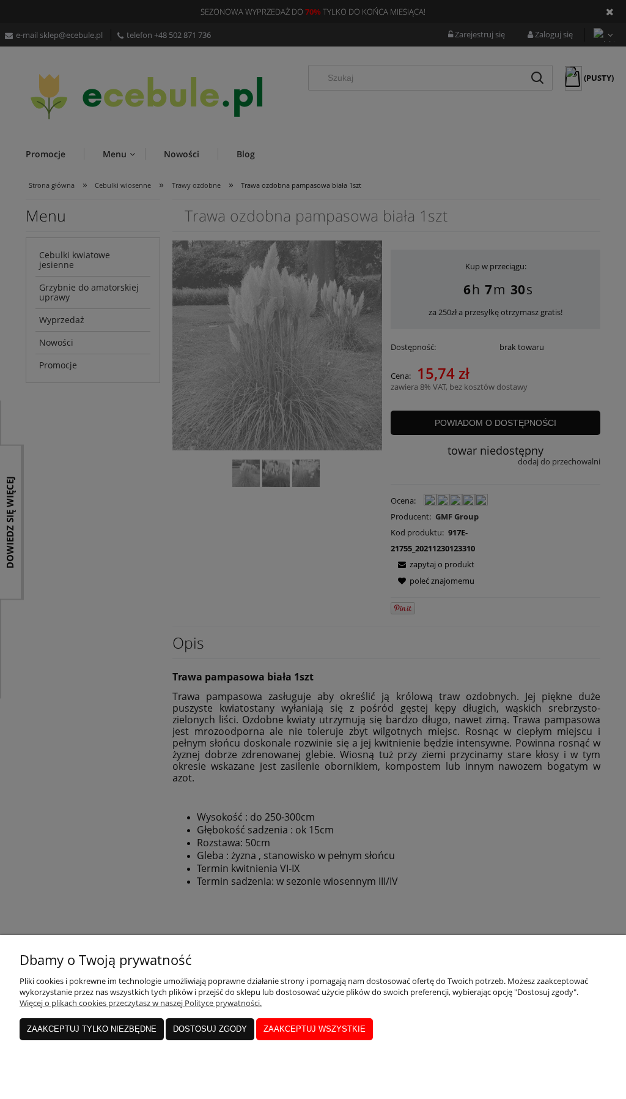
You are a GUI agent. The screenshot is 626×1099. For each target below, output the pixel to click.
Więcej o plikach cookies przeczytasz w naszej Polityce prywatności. (141, 1002)
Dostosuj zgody (210, 1029)
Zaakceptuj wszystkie (314, 1029)
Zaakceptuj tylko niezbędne (91, 1029)
